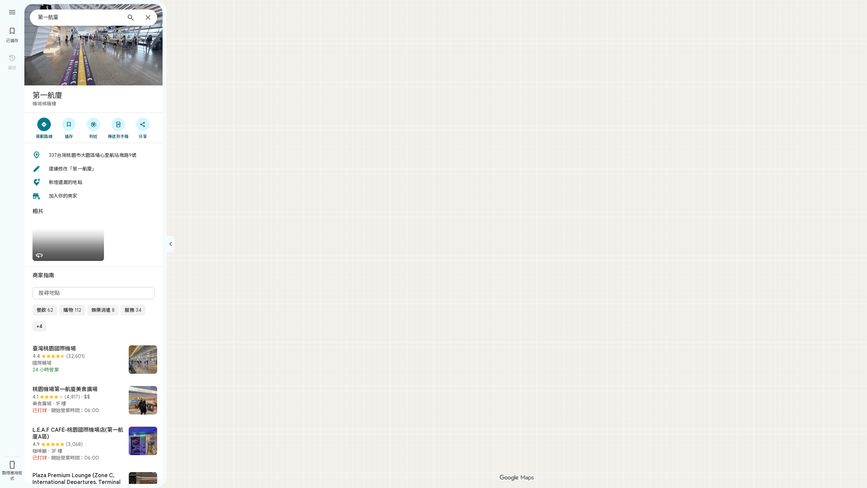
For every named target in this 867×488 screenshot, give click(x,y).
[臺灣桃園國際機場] (93, 360)
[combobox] (79, 17)
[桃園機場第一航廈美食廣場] (93, 401)
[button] (93, 155)
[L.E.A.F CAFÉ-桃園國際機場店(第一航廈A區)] (93, 444)
